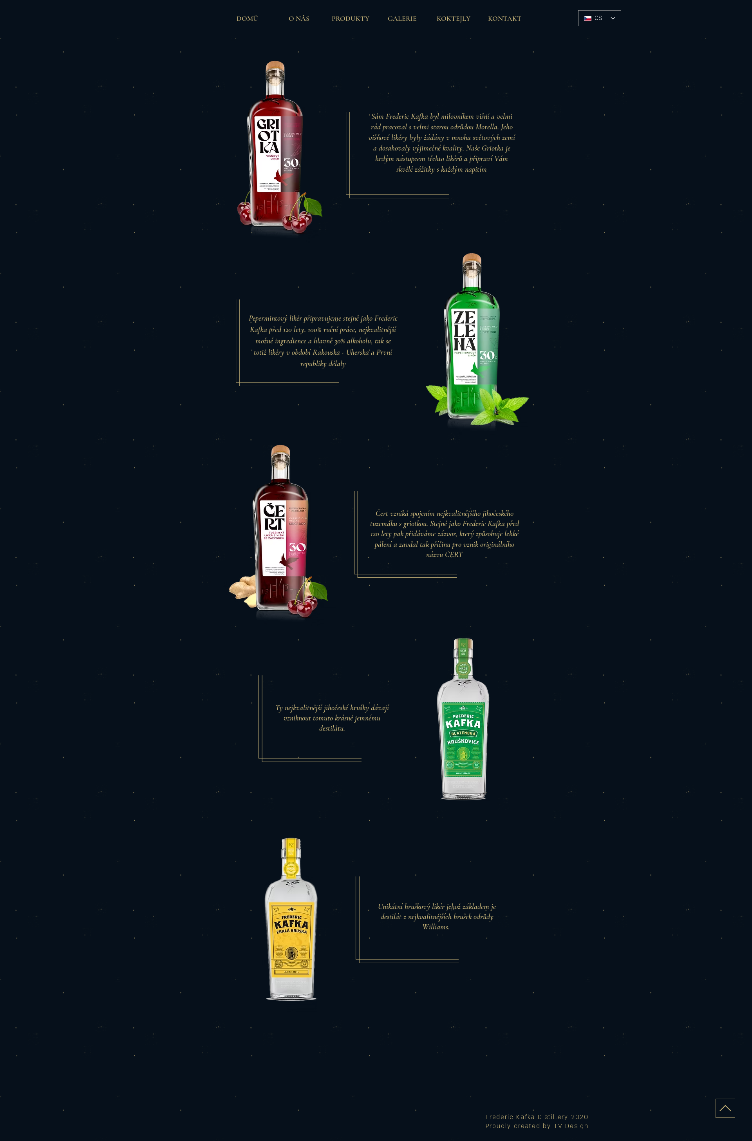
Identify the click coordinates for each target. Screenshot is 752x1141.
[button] (350, 18)
